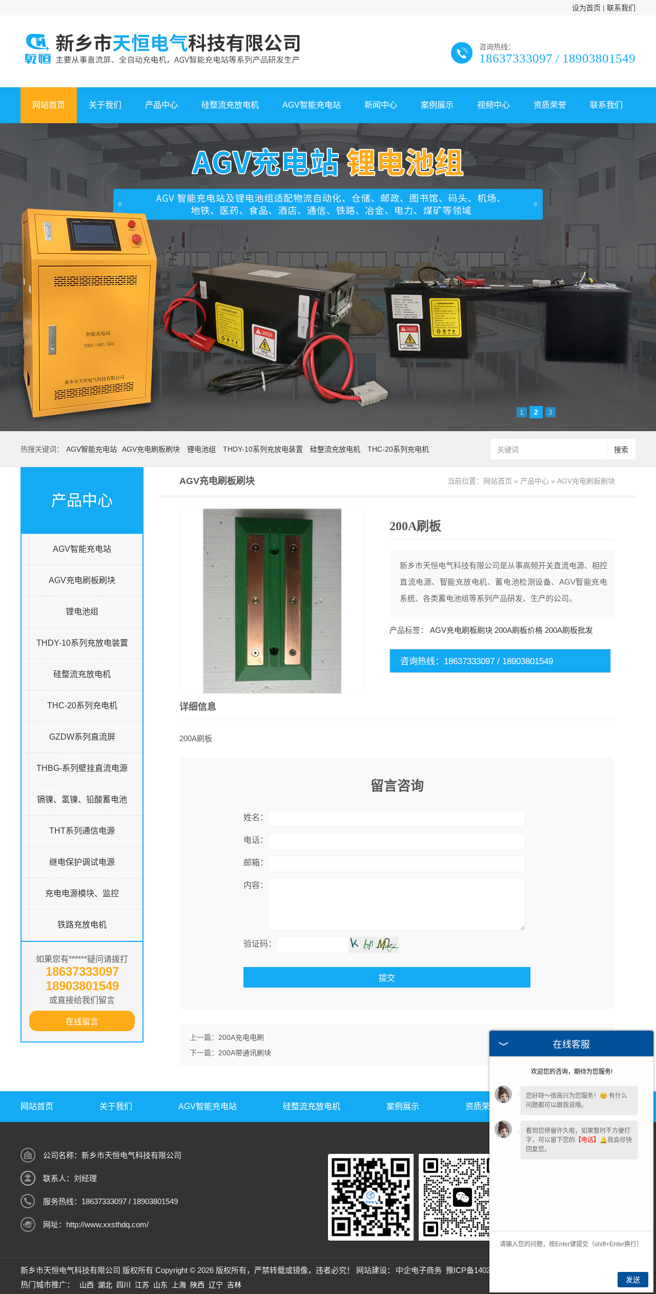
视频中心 (493, 105)
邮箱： (255, 862)
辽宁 (216, 1285)
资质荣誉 (550, 105)
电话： (255, 840)
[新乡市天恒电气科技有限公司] (160, 65)
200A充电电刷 (241, 1037)
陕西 (197, 1285)
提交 (387, 978)
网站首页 (48, 105)
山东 (160, 1285)
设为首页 (586, 8)
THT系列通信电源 (82, 830)
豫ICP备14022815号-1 (483, 1270)
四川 (123, 1285)
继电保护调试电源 (82, 862)
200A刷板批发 (569, 630)
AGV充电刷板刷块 (151, 449)
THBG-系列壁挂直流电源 (82, 768)
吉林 (234, 1285)
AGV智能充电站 (311, 105)
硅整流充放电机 (230, 105)
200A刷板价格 (519, 630)
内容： (255, 885)
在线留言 (82, 1021)
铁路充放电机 (82, 924)
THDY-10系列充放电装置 (263, 449)
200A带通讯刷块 (244, 1053)
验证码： (259, 943)
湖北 (105, 1285)
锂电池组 (201, 449)
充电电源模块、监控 (82, 893)
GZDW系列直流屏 (82, 736)
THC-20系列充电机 (398, 449)
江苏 (142, 1285)
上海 (179, 1285)
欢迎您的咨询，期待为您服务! (571, 1071)
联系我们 (621, 8)
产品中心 (161, 105)
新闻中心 (380, 105)
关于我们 (105, 105)
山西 (86, 1285)
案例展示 (437, 105)
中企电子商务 (419, 1270)
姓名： (255, 817)
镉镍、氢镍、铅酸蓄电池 (82, 799)
